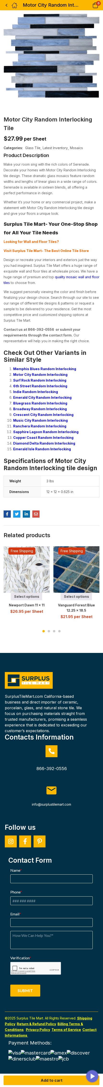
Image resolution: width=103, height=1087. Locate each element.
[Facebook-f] (25, 841)
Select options (26, 596)
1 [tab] (43, 631)
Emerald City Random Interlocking (42, 397)
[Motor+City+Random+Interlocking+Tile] (16, 514)
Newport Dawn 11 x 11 (27, 605)
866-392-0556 (51, 768)
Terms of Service (66, 1030)
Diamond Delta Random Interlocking (44, 443)
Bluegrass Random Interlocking (40, 403)
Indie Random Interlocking (35, 392)
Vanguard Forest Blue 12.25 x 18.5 (76, 607)
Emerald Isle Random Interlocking (42, 449)
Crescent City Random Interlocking (43, 415)
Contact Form (30, 860)
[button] (89, 5)
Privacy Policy (38, 1030)
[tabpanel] (27, 582)
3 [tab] (54, 631)
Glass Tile (32, 148)
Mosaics (76, 148)
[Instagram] (11, 841)
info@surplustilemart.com (51, 804)
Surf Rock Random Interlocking (39, 380)
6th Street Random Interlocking (40, 386)
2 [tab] (49, 631)
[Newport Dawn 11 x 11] (27, 569)
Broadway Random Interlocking (40, 409)
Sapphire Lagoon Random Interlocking (46, 432)
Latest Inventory (55, 148)
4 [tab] (59, 631)
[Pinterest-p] (40, 841)
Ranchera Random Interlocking (39, 426)
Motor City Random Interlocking (40, 375)
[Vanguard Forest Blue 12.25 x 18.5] (76, 569)
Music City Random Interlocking (40, 420)
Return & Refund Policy (36, 1024)
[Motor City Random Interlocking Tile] (7, 514)
